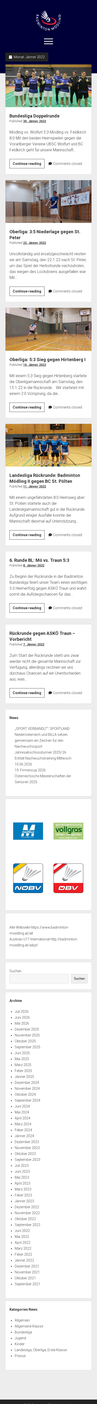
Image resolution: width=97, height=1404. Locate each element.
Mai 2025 (22, 1059)
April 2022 (22, 1243)
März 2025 (23, 1065)
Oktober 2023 (25, 1154)
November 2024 (27, 1089)
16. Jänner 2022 (34, 365)
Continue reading (29, 164)
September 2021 (27, 1284)
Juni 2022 (22, 1231)
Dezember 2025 (27, 1029)
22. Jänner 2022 (34, 243)
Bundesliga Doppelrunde (48, 85)
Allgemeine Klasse (29, 1326)
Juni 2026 (22, 1017)
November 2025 (27, 1035)
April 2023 (22, 1183)
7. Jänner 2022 (33, 644)
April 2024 (22, 1118)
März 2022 (23, 1248)
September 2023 (27, 1160)
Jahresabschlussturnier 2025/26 (40, 752)
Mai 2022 (22, 1237)
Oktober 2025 (25, 1041)
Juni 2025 (22, 1053)
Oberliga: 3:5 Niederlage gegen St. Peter (48, 201)
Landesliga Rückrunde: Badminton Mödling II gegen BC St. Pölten (48, 445)
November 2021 (27, 1272)
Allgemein (22, 1320)
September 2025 (27, 1047)
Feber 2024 (23, 1130)
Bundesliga (23, 1332)
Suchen (15, 971)
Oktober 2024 (25, 1094)
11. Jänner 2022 (34, 486)
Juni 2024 (22, 1106)
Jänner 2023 (24, 1201)
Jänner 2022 (24, 1260)
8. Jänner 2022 (33, 565)
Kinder (20, 1344)
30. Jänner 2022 (34, 121)
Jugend (20, 1338)
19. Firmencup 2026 (30, 770)
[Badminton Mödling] (48, 29)
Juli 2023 (22, 1166)
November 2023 (27, 1148)
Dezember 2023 (27, 1142)
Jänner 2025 (24, 1077)
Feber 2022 (23, 1254)
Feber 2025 (23, 1071)
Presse (20, 1356)
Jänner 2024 (24, 1136)
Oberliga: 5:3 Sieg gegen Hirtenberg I (48, 329)
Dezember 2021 (27, 1266)
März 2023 (23, 1189)
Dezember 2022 (27, 1207)
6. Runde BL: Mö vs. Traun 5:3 (39, 560)
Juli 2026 (22, 1012)
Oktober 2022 (25, 1219)
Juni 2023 (22, 1171)
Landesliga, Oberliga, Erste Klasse (41, 1350)
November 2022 (27, 1213)
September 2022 (27, 1225)
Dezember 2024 (27, 1083)
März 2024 (23, 1124)
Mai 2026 (22, 1023)
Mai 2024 (22, 1112)
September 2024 (27, 1100)
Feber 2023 (23, 1195)
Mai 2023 (22, 1177)
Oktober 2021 (25, 1278)
